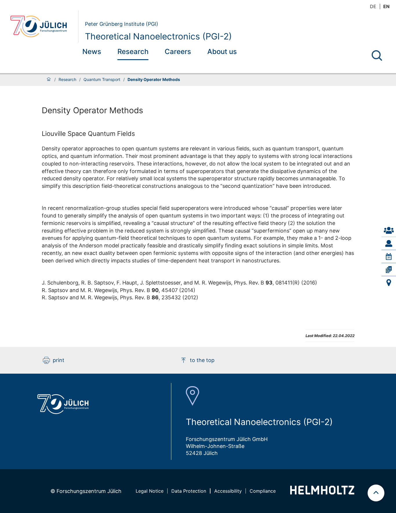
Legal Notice (150, 491)
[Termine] (389, 256)
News (91, 51)
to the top (202, 360)
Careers (178, 51)
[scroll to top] (376, 493)
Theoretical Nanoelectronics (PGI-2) (158, 36)
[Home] (48, 79)
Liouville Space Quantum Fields (88, 133)
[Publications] (389, 269)
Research (132, 51)
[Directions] (389, 282)
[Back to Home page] (42, 26)
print (58, 360)
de (373, 6)
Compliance (263, 491)
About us (222, 51)
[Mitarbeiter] (389, 243)
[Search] (377, 55)
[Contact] (389, 230)
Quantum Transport (101, 80)
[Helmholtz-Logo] (322, 492)
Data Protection (188, 491)
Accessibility (228, 491)
